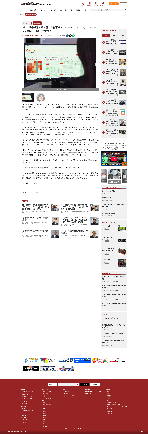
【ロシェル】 (106, 260)
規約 (108, 400)
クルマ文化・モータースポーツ (51, 398)
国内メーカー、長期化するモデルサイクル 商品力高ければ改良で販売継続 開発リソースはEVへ (112, 132)
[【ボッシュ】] (122, 229)
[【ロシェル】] (122, 263)
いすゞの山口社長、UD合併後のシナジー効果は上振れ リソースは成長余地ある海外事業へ (112, 71)
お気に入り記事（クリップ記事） (93, 391)
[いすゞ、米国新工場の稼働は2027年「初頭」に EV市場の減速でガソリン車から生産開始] (122, 92)
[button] (24, 64)
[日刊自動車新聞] (31, 4)
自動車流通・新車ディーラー (79, 224)
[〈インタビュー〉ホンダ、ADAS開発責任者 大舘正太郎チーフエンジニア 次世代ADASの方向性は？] (122, 82)
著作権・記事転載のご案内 (113, 404)
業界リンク (109, 411)
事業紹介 (109, 396)
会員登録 (85, 384)
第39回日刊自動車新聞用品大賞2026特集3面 (114, 304)
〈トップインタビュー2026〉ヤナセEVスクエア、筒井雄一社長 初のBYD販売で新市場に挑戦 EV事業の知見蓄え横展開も (74, 220)
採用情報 (109, 398)
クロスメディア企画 (69, 396)
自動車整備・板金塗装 (29, 35)
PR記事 (66, 393)
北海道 (44, 421)
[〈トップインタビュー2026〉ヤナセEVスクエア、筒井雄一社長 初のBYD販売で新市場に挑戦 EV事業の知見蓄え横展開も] (94, 221)
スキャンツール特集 (108, 191)
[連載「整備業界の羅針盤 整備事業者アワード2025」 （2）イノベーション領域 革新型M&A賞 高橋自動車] (94, 208)
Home (21, 14)
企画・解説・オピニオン (49, 393)
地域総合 (45, 411)
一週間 (122, 35)
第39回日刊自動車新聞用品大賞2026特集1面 (114, 287)
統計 (44, 402)
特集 (114, 281)
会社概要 (108, 389)
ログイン (123, 4)
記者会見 (45, 406)
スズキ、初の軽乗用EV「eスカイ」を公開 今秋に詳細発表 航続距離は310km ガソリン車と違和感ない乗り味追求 (112, 102)
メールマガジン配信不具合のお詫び (113, 334)
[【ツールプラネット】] (122, 240)
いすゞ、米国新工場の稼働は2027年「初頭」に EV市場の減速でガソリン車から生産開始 (112, 91)
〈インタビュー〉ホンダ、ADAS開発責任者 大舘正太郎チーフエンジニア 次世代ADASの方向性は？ (112, 81)
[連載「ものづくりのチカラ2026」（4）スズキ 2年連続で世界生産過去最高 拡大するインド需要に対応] (122, 112)
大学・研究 (24, 415)
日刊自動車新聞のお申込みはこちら (15, 432)
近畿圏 (44, 415)
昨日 (114, 35)
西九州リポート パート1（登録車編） (113, 278)
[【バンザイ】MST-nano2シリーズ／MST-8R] (122, 252)
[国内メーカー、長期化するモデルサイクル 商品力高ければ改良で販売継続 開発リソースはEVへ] (122, 132)
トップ (24, 10)
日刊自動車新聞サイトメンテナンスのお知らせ (114, 326)
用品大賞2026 (106, 198)
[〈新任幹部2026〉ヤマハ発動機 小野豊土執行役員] (55, 221)
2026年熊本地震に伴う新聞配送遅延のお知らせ (114, 341)
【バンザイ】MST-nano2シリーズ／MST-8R (108, 250)
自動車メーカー (36, 222)
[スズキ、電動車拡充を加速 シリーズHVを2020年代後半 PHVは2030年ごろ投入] (122, 42)
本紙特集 (66, 391)
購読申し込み (88, 393)
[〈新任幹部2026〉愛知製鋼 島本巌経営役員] (55, 234)
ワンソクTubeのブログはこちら (114, 143)
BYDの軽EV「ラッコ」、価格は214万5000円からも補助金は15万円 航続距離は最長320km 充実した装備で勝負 (112, 62)
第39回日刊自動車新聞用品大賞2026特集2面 (114, 295)
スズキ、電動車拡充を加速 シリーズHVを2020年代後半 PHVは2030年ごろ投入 (112, 41)
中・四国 (45, 426)
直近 (106, 35)
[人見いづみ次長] (60, 63)
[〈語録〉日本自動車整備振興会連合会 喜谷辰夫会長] (94, 234)
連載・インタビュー (40, 35)
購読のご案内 (113, 4)
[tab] (106, 35)
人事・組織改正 (44, 222)
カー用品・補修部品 (27, 399)
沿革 (108, 391)
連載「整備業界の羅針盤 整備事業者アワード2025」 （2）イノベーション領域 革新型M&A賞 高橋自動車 (75, 207)
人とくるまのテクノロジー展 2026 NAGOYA (113, 205)
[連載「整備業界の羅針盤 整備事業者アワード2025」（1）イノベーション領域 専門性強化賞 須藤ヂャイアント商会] (55, 208)
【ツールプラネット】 (109, 237)
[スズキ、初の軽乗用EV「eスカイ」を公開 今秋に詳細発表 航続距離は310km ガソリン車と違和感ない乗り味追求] (122, 102)
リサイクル (24, 403)
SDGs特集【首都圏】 (108, 213)
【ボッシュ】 (106, 226)
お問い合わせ (110, 413)
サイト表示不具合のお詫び (110, 318)
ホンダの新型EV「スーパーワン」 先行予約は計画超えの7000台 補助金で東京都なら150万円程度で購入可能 (112, 52)
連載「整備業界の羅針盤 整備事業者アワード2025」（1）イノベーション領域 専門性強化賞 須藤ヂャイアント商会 (35, 207)
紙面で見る (37, 23)
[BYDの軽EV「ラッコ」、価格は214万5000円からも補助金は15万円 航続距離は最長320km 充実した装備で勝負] (122, 62)
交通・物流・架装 (26, 422)
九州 (44, 424)
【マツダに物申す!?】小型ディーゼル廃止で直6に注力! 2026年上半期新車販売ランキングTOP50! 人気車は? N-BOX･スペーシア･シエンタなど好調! (114, 147)
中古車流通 (24, 401)
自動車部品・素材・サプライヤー (40, 235)
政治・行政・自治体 (27, 419)
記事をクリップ (27, 23)
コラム (44, 396)
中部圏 (44, 417)
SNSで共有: (63, 35)
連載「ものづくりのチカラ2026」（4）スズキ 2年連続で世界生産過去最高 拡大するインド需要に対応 (112, 111)
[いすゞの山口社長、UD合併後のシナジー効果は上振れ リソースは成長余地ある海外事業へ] (122, 72)
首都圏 (44, 413)
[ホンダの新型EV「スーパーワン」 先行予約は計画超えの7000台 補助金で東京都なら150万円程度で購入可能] (122, 52)
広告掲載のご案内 (111, 402)
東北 (44, 419)
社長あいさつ (110, 393)
